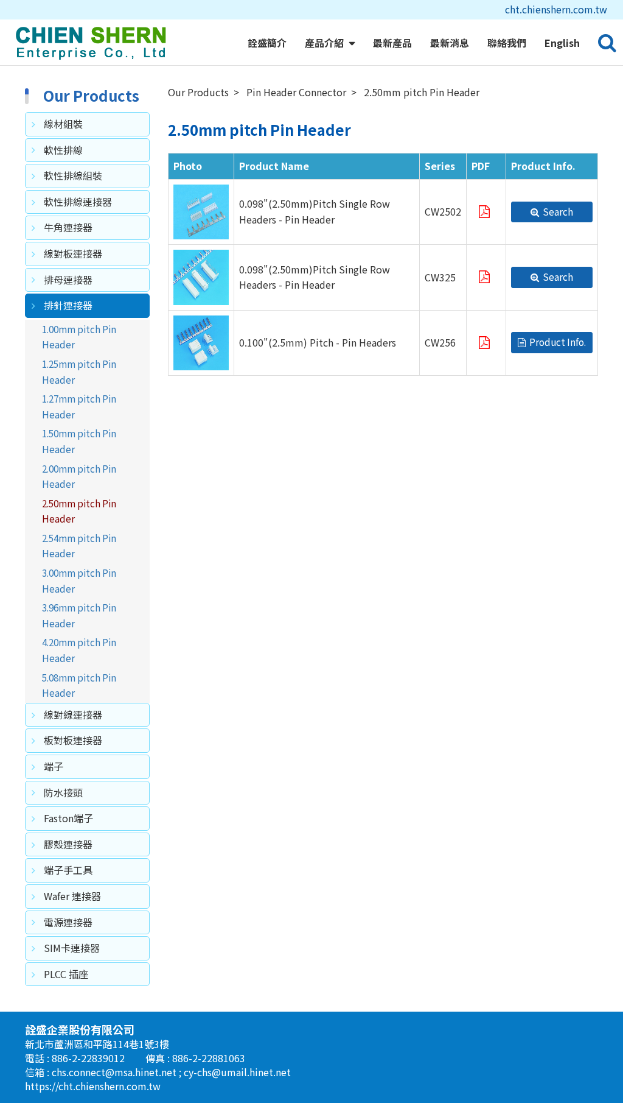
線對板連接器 (73, 253)
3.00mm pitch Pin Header (79, 580)
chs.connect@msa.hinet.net (115, 1072)
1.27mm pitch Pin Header (79, 406)
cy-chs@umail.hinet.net (237, 1072)
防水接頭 (63, 792)
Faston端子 (68, 818)
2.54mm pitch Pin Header (79, 545)
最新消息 (449, 42)
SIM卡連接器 (72, 947)
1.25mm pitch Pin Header (79, 371)
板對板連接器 (73, 740)
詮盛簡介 (267, 42)
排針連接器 (68, 305)
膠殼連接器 (68, 844)
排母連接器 (68, 279)
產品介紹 (325, 42)
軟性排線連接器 (78, 201)
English (562, 42)
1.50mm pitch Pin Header (79, 441)
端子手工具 (68, 869)
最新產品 (392, 42)
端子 (53, 766)
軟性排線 (63, 150)
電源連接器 (68, 922)
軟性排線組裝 (73, 175)
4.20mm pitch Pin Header (79, 649)
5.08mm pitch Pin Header (79, 685)
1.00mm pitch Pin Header (79, 336)
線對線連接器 (73, 714)
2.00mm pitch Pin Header (79, 476)
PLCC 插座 (66, 974)
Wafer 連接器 (72, 896)
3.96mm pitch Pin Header (79, 615)
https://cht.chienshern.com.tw (93, 1086)
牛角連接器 (68, 227)
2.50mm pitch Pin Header (79, 511)
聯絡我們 (506, 42)
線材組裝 (63, 123)
